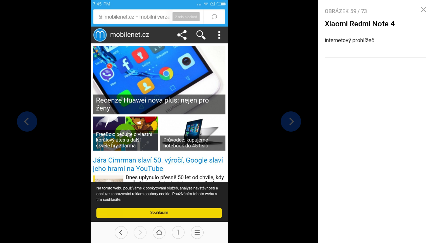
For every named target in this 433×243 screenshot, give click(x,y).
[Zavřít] (423, 9)
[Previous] (27, 121)
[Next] (291, 121)
